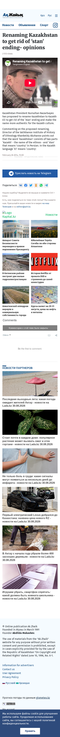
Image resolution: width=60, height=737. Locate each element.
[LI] (9, 690)
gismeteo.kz (43, 697)
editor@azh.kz (24, 206)
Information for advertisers (18, 665)
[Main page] (12, 15)
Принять (30, 731)
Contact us (8, 669)
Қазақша (24, 683)
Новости (8, 25)
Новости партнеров (17, 368)
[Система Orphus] (8, 703)
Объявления (27, 25)
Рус (50, 15)
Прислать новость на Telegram (33, 173)
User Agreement (11, 673)
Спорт (44, 25)
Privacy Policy (10, 677)
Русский (10, 683)
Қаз (42, 15)
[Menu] (56, 15)
